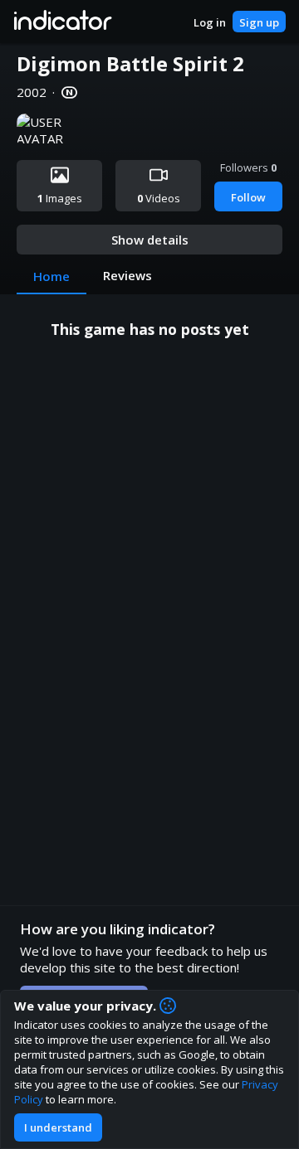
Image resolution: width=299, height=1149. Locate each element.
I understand (58, 1127)
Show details (150, 239)
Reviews (127, 275)
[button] (61, 21)
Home (51, 276)
